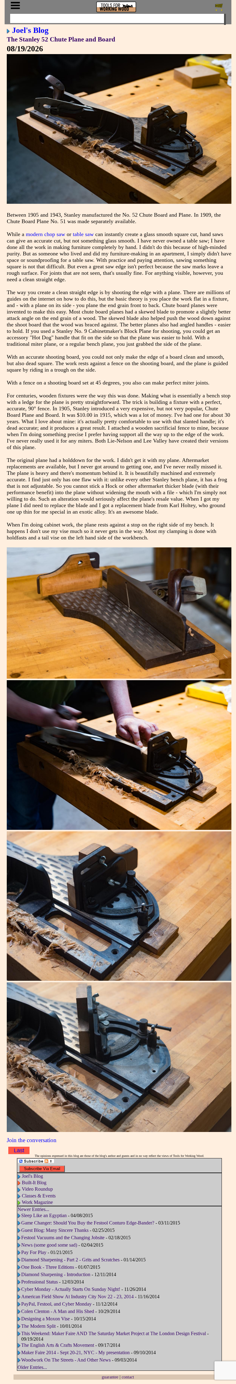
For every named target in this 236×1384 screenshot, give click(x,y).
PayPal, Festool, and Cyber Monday (56, 1304)
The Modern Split (38, 1326)
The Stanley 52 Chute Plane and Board (61, 39)
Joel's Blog (30, 30)
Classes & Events (39, 1195)
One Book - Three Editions (47, 1267)
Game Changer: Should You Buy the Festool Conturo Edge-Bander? (87, 1222)
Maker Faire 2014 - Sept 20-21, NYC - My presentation (75, 1352)
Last (19, 1150)
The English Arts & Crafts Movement (57, 1345)
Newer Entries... (33, 1209)
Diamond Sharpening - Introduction (55, 1274)
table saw (83, 234)
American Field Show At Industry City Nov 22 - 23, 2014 (77, 1296)
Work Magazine (37, 1202)
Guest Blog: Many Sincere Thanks (54, 1230)
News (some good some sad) (49, 1245)
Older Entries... (32, 1367)
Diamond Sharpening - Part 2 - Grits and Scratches (70, 1259)
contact (128, 1376)
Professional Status (39, 1281)
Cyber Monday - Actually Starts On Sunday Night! (70, 1289)
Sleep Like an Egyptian (44, 1215)
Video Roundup (37, 1189)
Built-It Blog (34, 1182)
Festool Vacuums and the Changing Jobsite (62, 1237)
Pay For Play (33, 1252)
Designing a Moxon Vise (45, 1318)
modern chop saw (45, 234)
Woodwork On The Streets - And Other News (66, 1359)
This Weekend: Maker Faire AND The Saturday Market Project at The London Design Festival (113, 1333)
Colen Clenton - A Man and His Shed (57, 1311)
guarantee (110, 1376)
